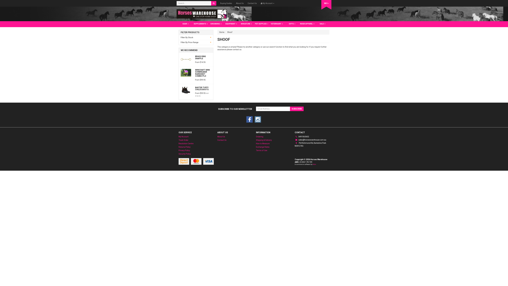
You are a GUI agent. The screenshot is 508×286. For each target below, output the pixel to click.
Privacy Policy (184, 150)
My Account (184, 137)
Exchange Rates (262, 147)
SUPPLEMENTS (200, 24)
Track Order (183, 140)
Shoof (229, 32)
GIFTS (291, 24)
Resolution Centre (186, 143)
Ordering (259, 137)
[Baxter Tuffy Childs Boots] (186, 90)
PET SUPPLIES (261, 24)
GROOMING (215, 24)
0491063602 (303, 137)
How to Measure (263, 143)
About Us (240, 3)
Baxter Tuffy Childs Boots (202, 88)
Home (221, 32)
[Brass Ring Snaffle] (186, 59)
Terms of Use (261, 150)
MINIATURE (246, 24)
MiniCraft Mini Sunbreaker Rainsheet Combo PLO (202, 73)
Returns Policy (184, 147)
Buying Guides (226, 3)
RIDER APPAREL (306, 24)
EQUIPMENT (230, 24)
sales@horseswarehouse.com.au (312, 140)
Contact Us (252, 3)
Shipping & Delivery (264, 140)
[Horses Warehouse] (202, 13)
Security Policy (185, 154)
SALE (322, 24)
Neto (314, 164)
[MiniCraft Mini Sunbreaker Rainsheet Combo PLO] (186, 73)
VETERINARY (276, 24)
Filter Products (190, 32)
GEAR (184, 24)
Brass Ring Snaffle (200, 57)
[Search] (213, 3)
